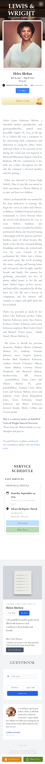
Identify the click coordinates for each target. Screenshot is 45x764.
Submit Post (22, 693)
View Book (11, 613)
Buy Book (24, 613)
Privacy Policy (17, 753)
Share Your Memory (15, 650)
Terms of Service (28, 753)
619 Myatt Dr (17, 513)
